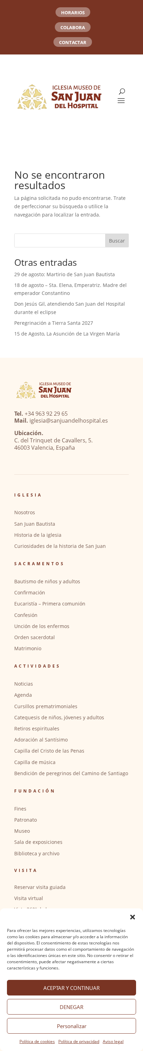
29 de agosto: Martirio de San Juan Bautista (64, 274)
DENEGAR (71, 1006)
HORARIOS (73, 12)
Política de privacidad (78, 1041)
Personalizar (71, 1026)
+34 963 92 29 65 (46, 413)
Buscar (117, 240)
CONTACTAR (72, 42)
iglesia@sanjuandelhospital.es (69, 420)
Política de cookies (37, 1041)
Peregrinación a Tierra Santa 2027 (53, 323)
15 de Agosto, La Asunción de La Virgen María (67, 333)
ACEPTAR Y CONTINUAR (71, 987)
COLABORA (72, 27)
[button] (132, 917)
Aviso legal (113, 1041)
